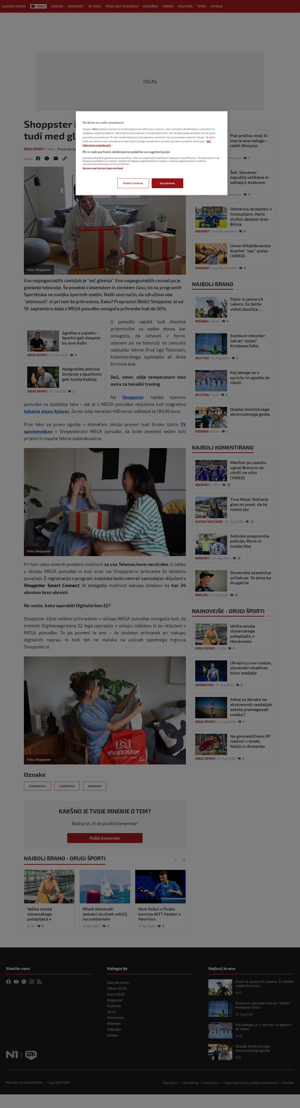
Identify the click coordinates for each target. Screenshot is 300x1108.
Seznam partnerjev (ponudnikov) (102, 168)
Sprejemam (167, 183)
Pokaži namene (133, 183)
